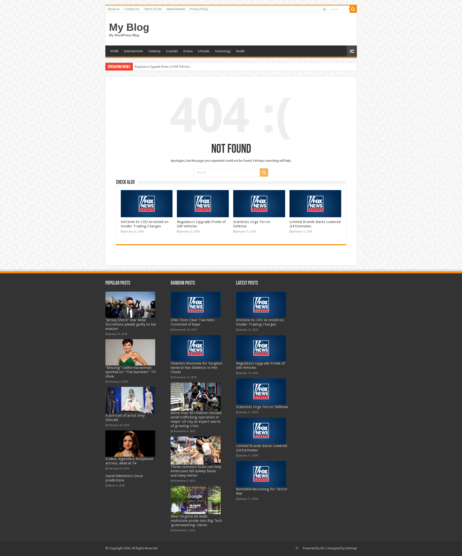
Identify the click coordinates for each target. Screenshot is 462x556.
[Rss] (324, 9)
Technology (223, 51)
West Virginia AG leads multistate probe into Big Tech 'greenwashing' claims (196, 520)
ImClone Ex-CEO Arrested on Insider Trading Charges (144, 224)
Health (240, 51)
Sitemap (351, 548)
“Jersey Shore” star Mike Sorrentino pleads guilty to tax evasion (130, 324)
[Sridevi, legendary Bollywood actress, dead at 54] (130, 443)
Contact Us (131, 9)
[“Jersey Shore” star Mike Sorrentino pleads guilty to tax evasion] (130, 305)
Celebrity (154, 51)
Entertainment (133, 51)
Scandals (172, 51)
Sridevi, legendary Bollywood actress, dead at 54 (129, 461)
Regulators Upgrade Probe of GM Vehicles (162, 66)
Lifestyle (203, 51)
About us (114, 9)
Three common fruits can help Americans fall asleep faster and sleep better (196, 471)
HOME (114, 51)
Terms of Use (152, 9)
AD (322, 548)
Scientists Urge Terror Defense (262, 407)
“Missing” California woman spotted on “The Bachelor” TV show (130, 371)
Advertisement (175, 9)
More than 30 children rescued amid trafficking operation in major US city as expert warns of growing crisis (196, 419)
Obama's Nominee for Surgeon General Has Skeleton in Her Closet (196, 367)
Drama (188, 51)
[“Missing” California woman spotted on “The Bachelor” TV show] (130, 352)
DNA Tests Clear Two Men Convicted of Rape (192, 322)
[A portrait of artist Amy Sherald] (130, 400)
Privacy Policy (199, 9)
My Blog (129, 27)
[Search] (353, 9)
